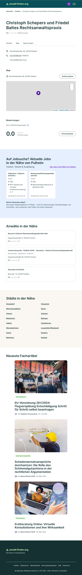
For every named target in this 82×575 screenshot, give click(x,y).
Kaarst (8, 333)
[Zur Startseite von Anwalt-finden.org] (17, 4)
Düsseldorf (10, 304)
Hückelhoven (46, 323)
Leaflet (55, 110)
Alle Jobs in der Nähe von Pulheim (63, 167)
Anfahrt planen (67, 76)
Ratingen (44, 318)
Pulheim (17, 11)
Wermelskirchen (12, 328)
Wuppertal (45, 304)
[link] (16, 185)
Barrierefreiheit (35, 565)
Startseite (9, 11)
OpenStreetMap (64, 110)
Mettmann (10, 338)
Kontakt (16, 565)
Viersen (9, 314)
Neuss (43, 309)
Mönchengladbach (13, 309)
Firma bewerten (67, 134)
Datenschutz (24, 565)
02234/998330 (15, 56)
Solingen (44, 314)
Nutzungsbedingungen (49, 565)
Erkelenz (44, 333)
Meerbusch (10, 318)
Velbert (9, 323)
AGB (59, 565)
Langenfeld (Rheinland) (50, 328)
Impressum (66, 565)
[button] (69, 4)
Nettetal (44, 338)
